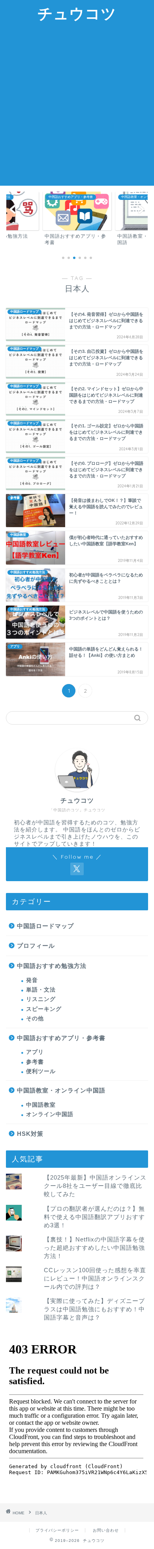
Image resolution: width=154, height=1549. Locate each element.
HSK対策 (30, 1133)
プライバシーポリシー (57, 1530)
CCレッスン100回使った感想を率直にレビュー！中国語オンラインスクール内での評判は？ (95, 1278)
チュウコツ (77, 13)
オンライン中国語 (49, 1114)
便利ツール (41, 1071)
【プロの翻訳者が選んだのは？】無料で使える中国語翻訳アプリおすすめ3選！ (94, 1216)
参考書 (35, 1062)
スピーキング (44, 1009)
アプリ (35, 1052)
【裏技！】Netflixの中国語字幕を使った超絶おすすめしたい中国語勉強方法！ (94, 1247)
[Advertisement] (77, 105)
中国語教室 (41, 1105)
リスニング (41, 999)
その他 (35, 1018)
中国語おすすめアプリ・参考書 (61, 1038)
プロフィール (36, 945)
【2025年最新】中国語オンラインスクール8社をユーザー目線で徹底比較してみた (95, 1185)
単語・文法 (41, 990)
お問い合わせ (106, 1530)
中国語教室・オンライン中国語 (61, 1090)
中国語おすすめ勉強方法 (51, 965)
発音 (32, 980)
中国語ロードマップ (45, 926)
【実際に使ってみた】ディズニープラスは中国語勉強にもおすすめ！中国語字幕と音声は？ (94, 1309)
